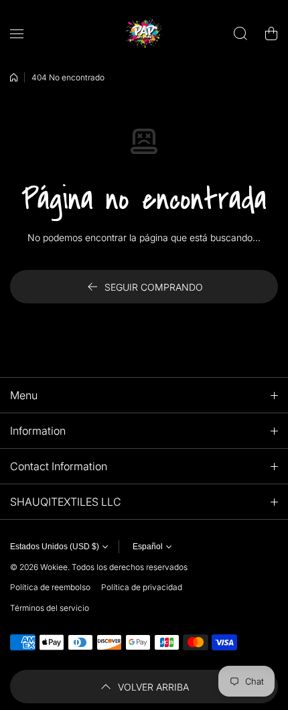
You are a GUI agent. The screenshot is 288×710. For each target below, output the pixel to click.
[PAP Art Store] (144, 33)
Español (148, 546)
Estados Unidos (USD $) (54, 546)
